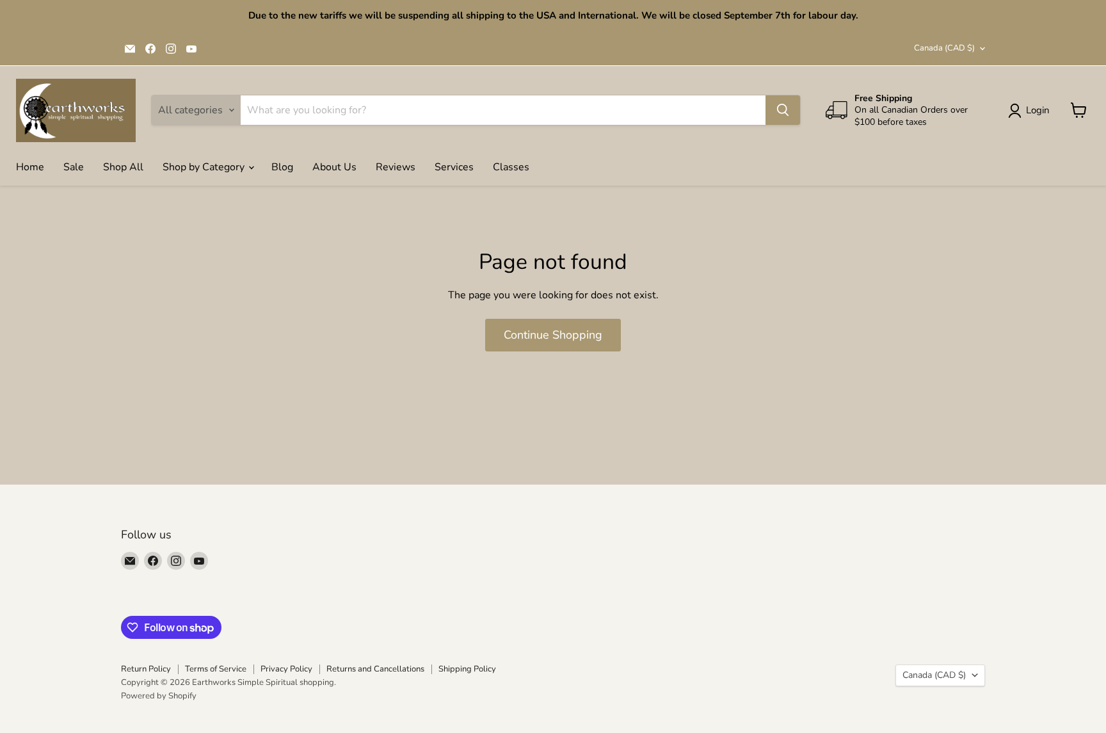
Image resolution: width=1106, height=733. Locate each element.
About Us (334, 167)
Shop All (123, 167)
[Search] (782, 110)
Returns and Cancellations (375, 669)
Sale (73, 167)
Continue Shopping (553, 334)
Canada (944, 48)
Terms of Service (215, 669)
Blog (282, 167)
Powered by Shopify (158, 696)
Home (30, 167)
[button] (1031, 110)
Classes (511, 167)
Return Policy (146, 669)
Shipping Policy (467, 669)
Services (454, 167)
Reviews (395, 167)
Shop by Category (205, 167)
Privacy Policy (286, 669)
